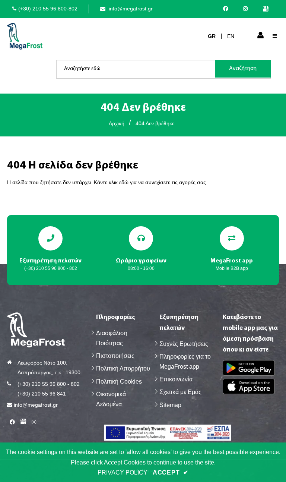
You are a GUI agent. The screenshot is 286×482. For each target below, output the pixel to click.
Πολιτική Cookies (119, 381)
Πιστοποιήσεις (115, 356)
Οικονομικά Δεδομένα (111, 399)
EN (230, 36)
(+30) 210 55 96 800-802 (47, 9)
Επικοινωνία (176, 379)
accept (170, 472)
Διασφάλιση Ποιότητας (111, 338)
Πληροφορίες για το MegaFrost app (185, 361)
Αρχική (116, 123)
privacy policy (122, 472)
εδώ (123, 182)
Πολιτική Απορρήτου (123, 368)
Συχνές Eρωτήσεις (183, 344)
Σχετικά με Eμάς (180, 392)
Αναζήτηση (243, 69)
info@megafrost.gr (130, 9)
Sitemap (170, 405)
